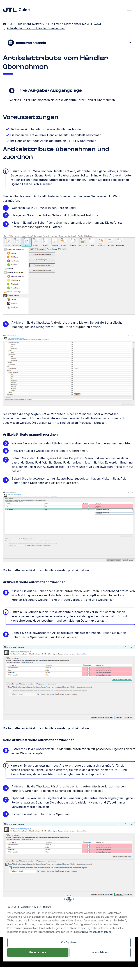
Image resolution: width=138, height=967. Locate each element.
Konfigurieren (69, 942)
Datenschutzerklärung (98, 931)
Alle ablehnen (100, 952)
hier (100, 462)
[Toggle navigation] (129, 9)
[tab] (69, 42)
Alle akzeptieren (37, 952)
